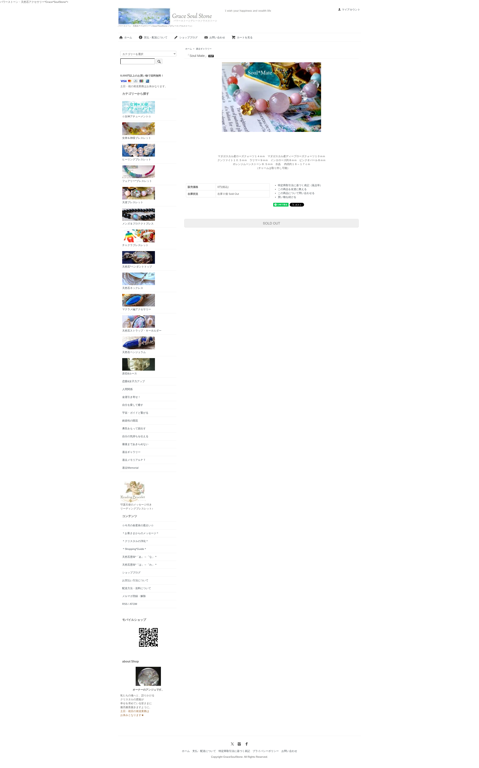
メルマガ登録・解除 (134, 596)
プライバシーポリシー (266, 750)
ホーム (128, 37)
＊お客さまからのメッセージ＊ (140, 533)
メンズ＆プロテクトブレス (138, 223)
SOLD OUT (271, 223)
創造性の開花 (130, 420)
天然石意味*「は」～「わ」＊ (139, 564)
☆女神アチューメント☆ (136, 116)
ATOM (133, 603)
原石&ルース (129, 373)
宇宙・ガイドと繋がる (135, 412)
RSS (124, 603)
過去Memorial (130, 467)
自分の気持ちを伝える (135, 436)
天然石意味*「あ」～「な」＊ (139, 556)
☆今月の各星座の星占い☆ (138, 525)
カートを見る (245, 37)
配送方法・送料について (136, 588)
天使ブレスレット (132, 202)
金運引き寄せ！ (131, 397)
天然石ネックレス (132, 287)
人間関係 (127, 389)
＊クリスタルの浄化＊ (135, 541)
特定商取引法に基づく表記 (234, 750)
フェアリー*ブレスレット (137, 180)
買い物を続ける (287, 197)
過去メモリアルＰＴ (134, 459)
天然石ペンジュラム (134, 352)
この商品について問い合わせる (296, 193)
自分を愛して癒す (132, 404)
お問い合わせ (217, 37)
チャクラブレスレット (135, 245)
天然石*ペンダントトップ (137, 266)
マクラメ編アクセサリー (136, 309)
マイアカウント (351, 9)
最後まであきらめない (135, 444)
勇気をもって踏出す (134, 428)
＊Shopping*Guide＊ (134, 548)
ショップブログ (188, 37)
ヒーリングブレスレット (136, 159)
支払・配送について (155, 37)
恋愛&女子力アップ (133, 381)
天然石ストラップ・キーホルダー (141, 330)
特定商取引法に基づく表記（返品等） (300, 185)
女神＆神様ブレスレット (136, 137)
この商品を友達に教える (292, 189)
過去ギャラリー (204, 49)
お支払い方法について (135, 580)
